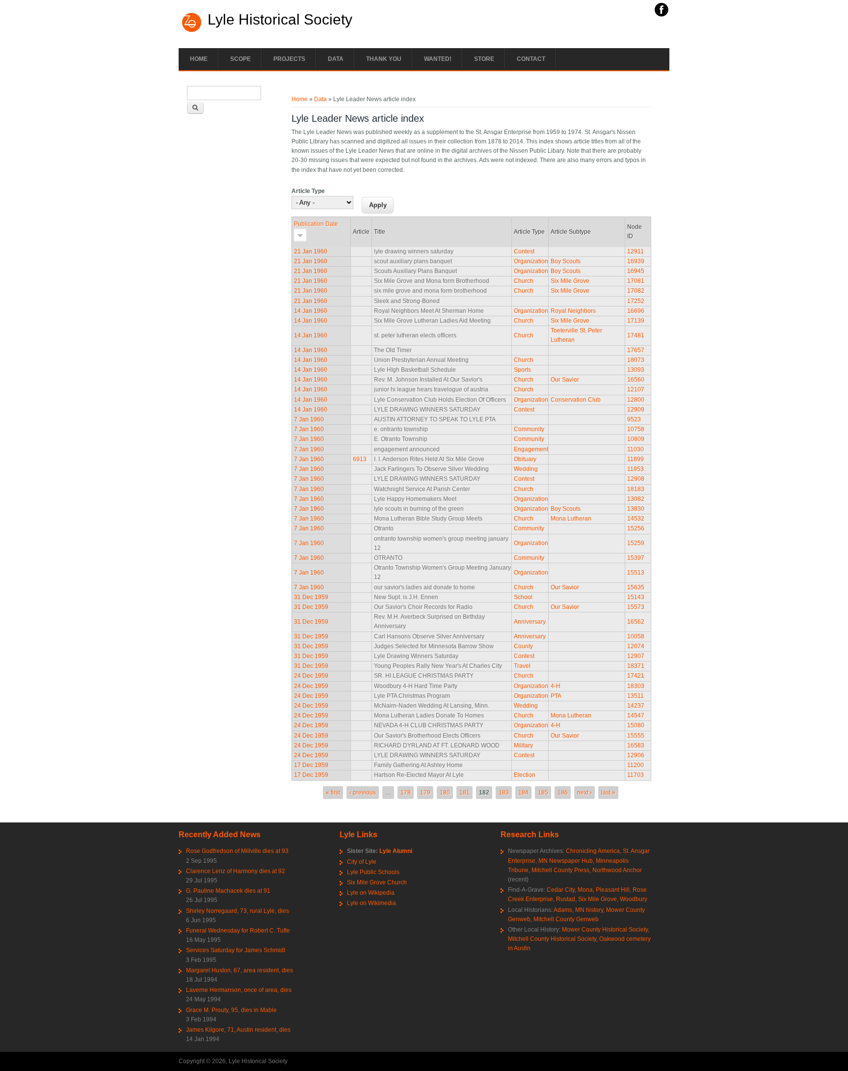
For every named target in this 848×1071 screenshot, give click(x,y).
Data (336, 58)
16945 (635, 271)
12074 (635, 646)
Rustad (565, 899)
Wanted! (437, 58)
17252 (635, 301)
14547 (635, 715)
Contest (524, 251)
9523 (634, 419)
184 (523, 792)
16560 (635, 379)
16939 (635, 261)
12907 (635, 656)
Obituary (525, 459)
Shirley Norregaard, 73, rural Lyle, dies (237, 910)
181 (464, 792)
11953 (635, 469)
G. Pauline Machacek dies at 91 (228, 890)
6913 (360, 459)
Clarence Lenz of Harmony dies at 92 (235, 871)
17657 (635, 350)
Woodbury (633, 899)
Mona (585, 889)
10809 (635, 439)
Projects (289, 58)
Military (523, 745)
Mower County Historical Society (605, 929)
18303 (635, 686)
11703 (635, 774)
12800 (635, 399)
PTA (556, 695)
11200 (635, 765)
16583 (635, 745)
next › (584, 792)
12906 (635, 755)
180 (445, 792)
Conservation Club (576, 399)
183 (504, 792)
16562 (635, 621)
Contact (531, 58)
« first (333, 792)
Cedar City (561, 889)
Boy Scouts (566, 261)
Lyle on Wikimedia (371, 903)
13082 (635, 498)
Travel (522, 665)
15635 (635, 587)
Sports (522, 369)
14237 (635, 705)
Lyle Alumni (395, 851)
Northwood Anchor (617, 870)
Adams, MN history (578, 909)
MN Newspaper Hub (565, 860)
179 (425, 792)
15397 (635, 557)
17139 (635, 320)
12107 (635, 389)
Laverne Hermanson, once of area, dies (239, 990)
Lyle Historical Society (280, 19)
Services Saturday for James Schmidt (235, 950)
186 (562, 792)
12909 (635, 409)
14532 (635, 518)
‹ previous (362, 792)
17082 (635, 290)
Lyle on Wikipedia (371, 892)
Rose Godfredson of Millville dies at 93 (237, 851)
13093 (635, 369)
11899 (635, 459)
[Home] (192, 30)
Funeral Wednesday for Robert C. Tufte (238, 930)
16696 (635, 310)
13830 (635, 508)
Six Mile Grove (570, 280)
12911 (635, 251)
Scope (240, 58)
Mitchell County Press (560, 870)
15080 (635, 725)
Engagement (531, 449)
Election (524, 774)
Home (199, 58)
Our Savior (565, 379)
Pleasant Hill (613, 889)
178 (405, 792)
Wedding (526, 469)
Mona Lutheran (571, 518)
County (523, 646)
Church (523, 280)
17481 (635, 335)
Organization (531, 261)
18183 (635, 489)
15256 (635, 528)
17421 (635, 675)
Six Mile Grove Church (377, 882)
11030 (635, 449)
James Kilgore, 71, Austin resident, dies (238, 1029)
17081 (635, 280)
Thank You (383, 58)
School (523, 597)
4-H (555, 686)
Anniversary (530, 621)
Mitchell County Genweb (566, 919)
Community (529, 429)
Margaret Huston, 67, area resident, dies (239, 970)
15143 (635, 597)
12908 (635, 478)
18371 (635, 665)
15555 (635, 735)
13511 (635, 695)
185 (543, 792)
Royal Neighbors (573, 310)
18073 (635, 360)
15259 (635, 543)
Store (484, 58)
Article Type (308, 191)
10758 (635, 429)
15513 (635, 572)
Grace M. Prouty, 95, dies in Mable (231, 1010)
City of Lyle (361, 861)
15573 (635, 607)
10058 (635, 636)
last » (608, 792)
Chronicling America (593, 851)
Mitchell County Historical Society (552, 938)
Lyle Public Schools (373, 872)
